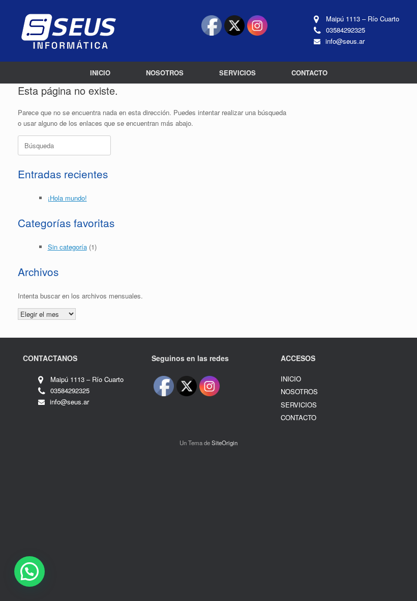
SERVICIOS (237, 72)
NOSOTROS (165, 72)
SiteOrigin (224, 443)
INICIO (100, 72)
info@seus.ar (345, 41)
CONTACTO (309, 72)
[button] (29, 571)
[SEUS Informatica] (69, 31)
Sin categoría (67, 247)
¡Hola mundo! (67, 198)
